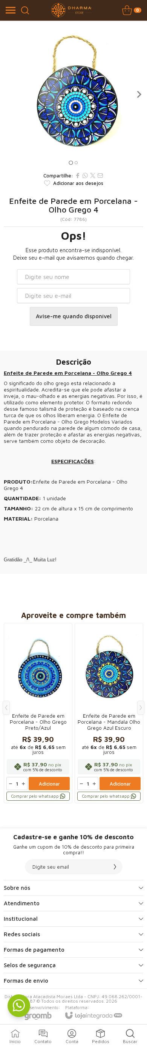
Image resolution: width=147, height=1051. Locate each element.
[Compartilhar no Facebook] (77, 175)
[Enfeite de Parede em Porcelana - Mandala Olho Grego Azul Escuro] (109, 713)
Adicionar (49, 784)
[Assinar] (114, 866)
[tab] (71, 162)
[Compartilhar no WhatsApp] (85, 175)
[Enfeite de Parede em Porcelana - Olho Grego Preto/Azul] (38, 713)
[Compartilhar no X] (92, 175)
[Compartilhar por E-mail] (100, 175)
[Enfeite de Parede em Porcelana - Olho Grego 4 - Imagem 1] (73, 94)
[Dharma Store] (71, 10)
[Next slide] (138, 94)
